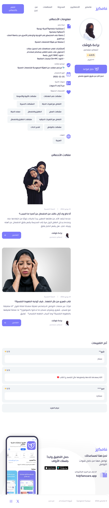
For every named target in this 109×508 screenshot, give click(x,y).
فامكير (88, 7)
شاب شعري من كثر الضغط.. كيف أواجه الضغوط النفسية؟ (43, 301)
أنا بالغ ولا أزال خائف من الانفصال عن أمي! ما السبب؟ (45, 213)
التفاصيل (15, 235)
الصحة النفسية (49, 209)
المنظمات (47, 7)
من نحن (36, 9)
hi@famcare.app (86, 476)
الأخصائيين (75, 7)
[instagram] (11, 501)
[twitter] (17, 501)
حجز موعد (88, 69)
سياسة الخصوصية (83, 501)
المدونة (61, 7)
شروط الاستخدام (65, 501)
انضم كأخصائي (13, 9)
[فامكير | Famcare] (101, 9)
